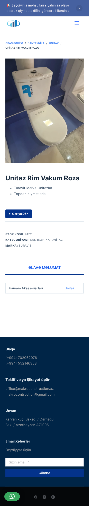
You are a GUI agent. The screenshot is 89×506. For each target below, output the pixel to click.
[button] (12, 496)
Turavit (25, 245)
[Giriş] (64, 23)
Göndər (44, 473)
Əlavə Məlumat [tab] (44, 267)
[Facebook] (35, 497)
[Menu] (77, 23)
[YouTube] (53, 497)
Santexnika (40, 239)
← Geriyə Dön (19, 214)
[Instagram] (44, 497)
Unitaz (57, 239)
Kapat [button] (79, 8)
